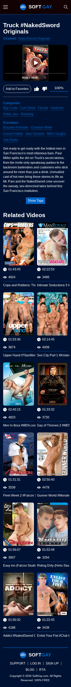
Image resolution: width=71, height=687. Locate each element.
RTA (42, 669)
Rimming (27, 114)
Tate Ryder (10, 140)
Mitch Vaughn (56, 133)
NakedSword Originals (34, 38)
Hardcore (57, 107)
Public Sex (10, 114)
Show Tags (35, 200)
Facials (43, 107)
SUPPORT (17, 663)
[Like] (36, 89)
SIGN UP (52, 663)
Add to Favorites (17, 88)
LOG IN (35, 663)
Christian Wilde (41, 127)
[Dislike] (44, 89)
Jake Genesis (34, 133)
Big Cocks (10, 107)
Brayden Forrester (15, 127)
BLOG (30, 669)
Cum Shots (28, 107)
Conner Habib (13, 133)
